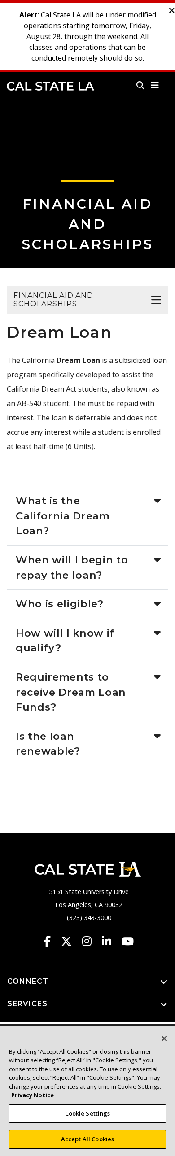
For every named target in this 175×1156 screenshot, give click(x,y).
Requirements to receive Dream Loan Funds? (71, 692)
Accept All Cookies (87, 1139)
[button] (155, 85)
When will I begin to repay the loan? (72, 567)
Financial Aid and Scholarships (87, 224)
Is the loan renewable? (48, 744)
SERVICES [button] (27, 1003)
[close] (172, 11)
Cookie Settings (87, 1113)
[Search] (140, 85)
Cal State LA (50, 86)
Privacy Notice (32, 1095)
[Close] (164, 1038)
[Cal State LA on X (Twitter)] (70, 941)
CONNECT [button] (27, 981)
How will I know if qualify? (65, 640)
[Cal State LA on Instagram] (91, 941)
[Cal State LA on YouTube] (128, 941)
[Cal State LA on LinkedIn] (111, 941)
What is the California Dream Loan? (63, 515)
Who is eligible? (60, 604)
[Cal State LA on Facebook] (51, 941)
